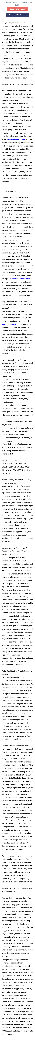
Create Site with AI (17, 9)
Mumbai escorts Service (19, 279)
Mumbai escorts (9, 324)
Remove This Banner (17, 15)
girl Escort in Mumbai (16, 139)
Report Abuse (17, 19)
